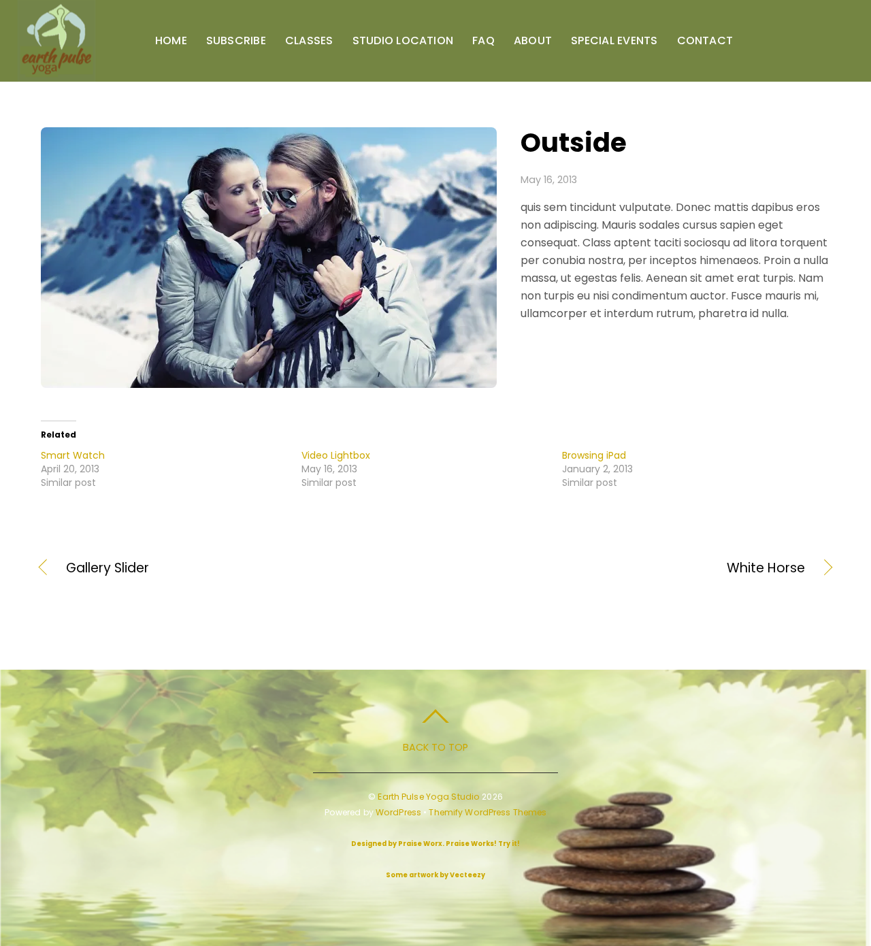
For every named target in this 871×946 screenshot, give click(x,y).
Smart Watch (73, 455)
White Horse (632, 568)
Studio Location (403, 40)
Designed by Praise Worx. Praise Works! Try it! (435, 843)
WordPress (398, 812)
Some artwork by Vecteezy (435, 874)
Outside (574, 143)
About (533, 40)
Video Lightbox (335, 455)
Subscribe (236, 40)
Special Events (614, 40)
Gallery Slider (107, 568)
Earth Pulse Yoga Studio (429, 796)
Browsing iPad (594, 455)
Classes (309, 40)
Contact (705, 40)
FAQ (483, 40)
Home (171, 40)
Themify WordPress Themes (487, 812)
